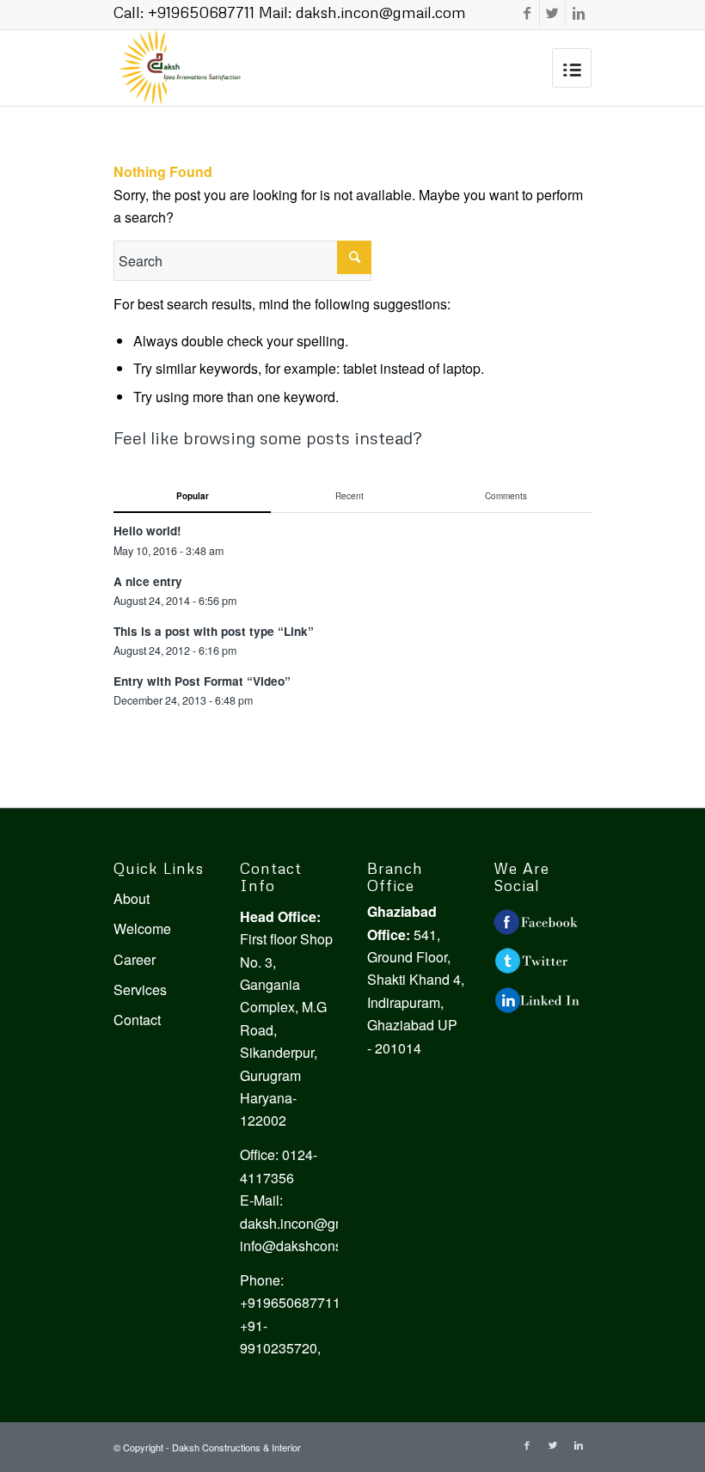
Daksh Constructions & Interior (236, 1447)
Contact (137, 1019)
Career (134, 959)
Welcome (142, 928)
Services (140, 989)
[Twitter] (552, 13)
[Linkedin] (579, 13)
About (131, 898)
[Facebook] (526, 13)
